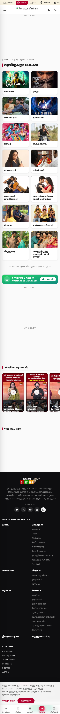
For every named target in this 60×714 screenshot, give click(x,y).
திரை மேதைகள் (39, 551)
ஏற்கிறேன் (26, 700)
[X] (23, 509)
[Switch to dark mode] (49, 10)
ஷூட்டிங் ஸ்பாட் (39, 612)
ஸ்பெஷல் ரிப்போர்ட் (41, 560)
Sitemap (6, 667)
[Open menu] (5, 10)
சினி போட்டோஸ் (39, 608)
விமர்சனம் (8, 570)
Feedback (7, 663)
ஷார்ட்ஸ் (36, 584)
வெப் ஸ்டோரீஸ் (39, 621)
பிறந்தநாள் (37, 630)
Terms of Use (8, 659)
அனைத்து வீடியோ (40, 575)
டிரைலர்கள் (37, 579)
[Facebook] (17, 509)
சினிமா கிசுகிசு (38, 542)
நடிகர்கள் (36, 595)
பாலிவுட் (35, 533)
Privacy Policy (8, 655)
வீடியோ (36, 570)
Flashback (36, 564)
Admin (5, 671)
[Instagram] (37, 509)
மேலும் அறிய (9, 700)
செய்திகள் (37, 524)
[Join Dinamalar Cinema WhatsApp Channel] (43, 509)
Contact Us (7, 651)
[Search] (55, 10)
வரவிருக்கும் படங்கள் (23, 59)
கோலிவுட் (36, 529)
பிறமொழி (36, 538)
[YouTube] (30, 509)
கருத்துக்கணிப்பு (41, 636)
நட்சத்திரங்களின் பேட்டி (42, 555)
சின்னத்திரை (38, 547)
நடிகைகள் (37, 599)
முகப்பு (5, 59)
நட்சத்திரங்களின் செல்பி (43, 617)
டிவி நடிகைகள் (39, 604)
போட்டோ (36, 590)
